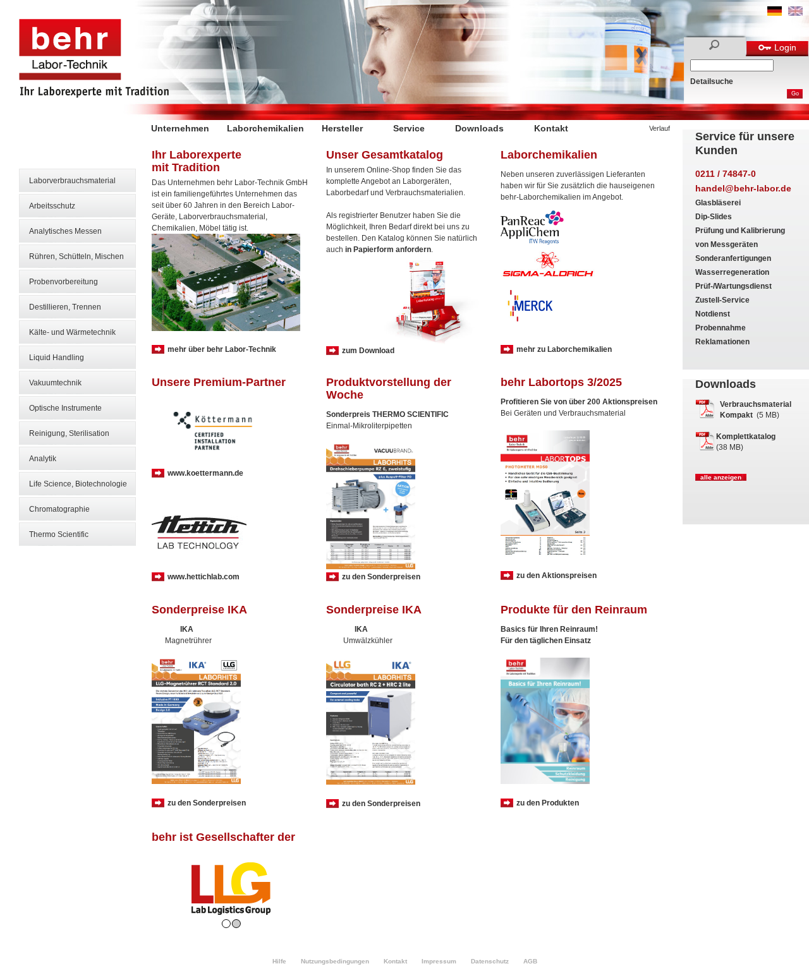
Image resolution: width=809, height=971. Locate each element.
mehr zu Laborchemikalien (564, 349)
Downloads (479, 128)
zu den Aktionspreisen (556, 575)
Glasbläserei (718, 202)
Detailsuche (711, 81)
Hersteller (342, 128)
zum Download (368, 350)
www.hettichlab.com (203, 576)
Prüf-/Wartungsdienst (733, 286)
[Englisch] (795, 13)
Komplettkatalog (746, 436)
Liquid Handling (56, 357)
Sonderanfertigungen (733, 258)
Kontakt (551, 128)
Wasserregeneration (732, 272)
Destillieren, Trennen (65, 307)
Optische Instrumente (65, 408)
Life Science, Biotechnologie (78, 483)
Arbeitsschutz (52, 206)
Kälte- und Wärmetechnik (72, 332)
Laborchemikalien (265, 128)
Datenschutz (490, 961)
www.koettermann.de (205, 473)
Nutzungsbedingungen (335, 961)
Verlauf (659, 128)
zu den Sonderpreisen (381, 576)
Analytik (42, 458)
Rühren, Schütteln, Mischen (76, 256)
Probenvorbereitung (63, 281)
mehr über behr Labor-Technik (221, 349)
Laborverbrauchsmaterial (72, 180)
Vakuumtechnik (55, 382)
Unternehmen (180, 128)
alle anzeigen (720, 477)
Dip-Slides (713, 216)
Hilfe (279, 961)
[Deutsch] (774, 13)
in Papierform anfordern (388, 249)
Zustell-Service (722, 300)
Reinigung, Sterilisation (69, 433)
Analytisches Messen (65, 231)
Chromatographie (59, 509)
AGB (530, 961)
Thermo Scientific (58, 534)
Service (409, 128)
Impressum (439, 961)
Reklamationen (722, 341)
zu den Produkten (547, 803)
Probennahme (720, 327)
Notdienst (712, 314)
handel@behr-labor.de (743, 188)
